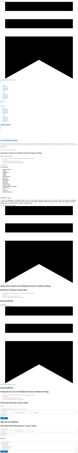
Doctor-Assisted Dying (72, 200)
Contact (4, 91)
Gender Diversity (22, 201)
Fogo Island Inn (17, 201)
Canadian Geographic (7, 169)
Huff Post (4, 170)
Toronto (6, 203)
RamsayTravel (5, 183)
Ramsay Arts (5, 444)
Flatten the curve (11, 201)
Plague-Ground (5, 179)
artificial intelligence (10, 200)
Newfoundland (52, 201)
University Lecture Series (7, 191)
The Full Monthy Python (8, 140)
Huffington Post (6, 172)
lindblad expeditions (41, 201)
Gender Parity (28, 201)
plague (63, 201)
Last (33, 431)
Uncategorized (5, 190)
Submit (4, 418)
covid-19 (56, 200)
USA (18, 203)
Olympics (56, 201)
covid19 (59, 200)
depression (67, 200)
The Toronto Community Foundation (10, 186)
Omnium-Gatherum (6, 176)
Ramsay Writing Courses (8, 446)
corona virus (45, 200)
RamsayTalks (5, 86)
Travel (4, 189)
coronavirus (50, 200)
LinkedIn (4, 173)
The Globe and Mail (6, 184)
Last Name (37, 412)
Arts (15, 200)
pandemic (60, 201)
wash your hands (26, 203)
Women (30, 203)
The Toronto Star (6, 187)
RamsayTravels (6, 449)
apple (6, 200)
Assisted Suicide (18, 200)
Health (32, 201)
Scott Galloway (67, 201)
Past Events (5, 177)
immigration (35, 201)
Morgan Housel (47, 201)
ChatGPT (32, 200)
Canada (27, 200)
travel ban (12, 203)
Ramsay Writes (6, 180)
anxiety (3, 200)
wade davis (21, 203)
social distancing (72, 201)
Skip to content (3, 1)
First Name (18, 412)
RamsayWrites (5, 89)
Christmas (36, 200)
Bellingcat (23, 200)
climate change (40, 200)
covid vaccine (63, 200)
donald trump (3, 201)
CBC (29, 200)
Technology (2, 203)
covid (53, 200)
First (17, 431)
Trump (15, 203)
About (4, 85)
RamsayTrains (5, 88)
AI (1, 200)
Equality (7, 201)
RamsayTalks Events (7, 447)
